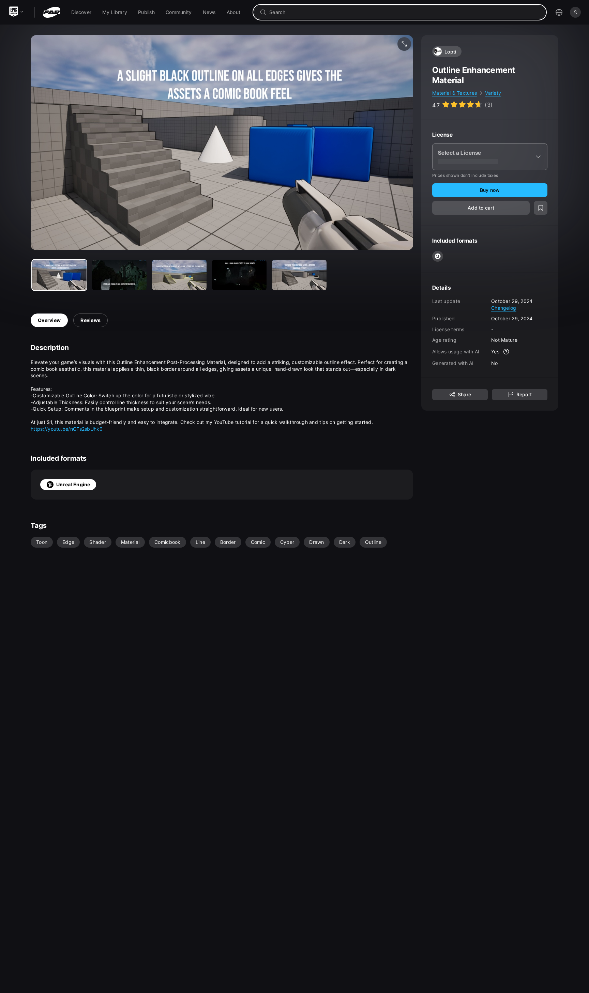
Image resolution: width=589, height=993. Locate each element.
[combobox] (404, 12)
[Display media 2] (179, 275)
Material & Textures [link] (454, 93)
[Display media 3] (239, 275)
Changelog (503, 307)
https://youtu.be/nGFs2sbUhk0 (67, 429)
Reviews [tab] (90, 320)
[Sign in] (575, 12)
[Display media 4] (299, 275)
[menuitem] (81, 12)
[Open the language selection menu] (559, 12)
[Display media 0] (59, 275)
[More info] (506, 352)
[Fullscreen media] (404, 44)
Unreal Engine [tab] (73, 484)
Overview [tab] (49, 320)
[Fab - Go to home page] (51, 12)
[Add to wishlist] (540, 208)
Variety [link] (493, 93)
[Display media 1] (119, 275)
